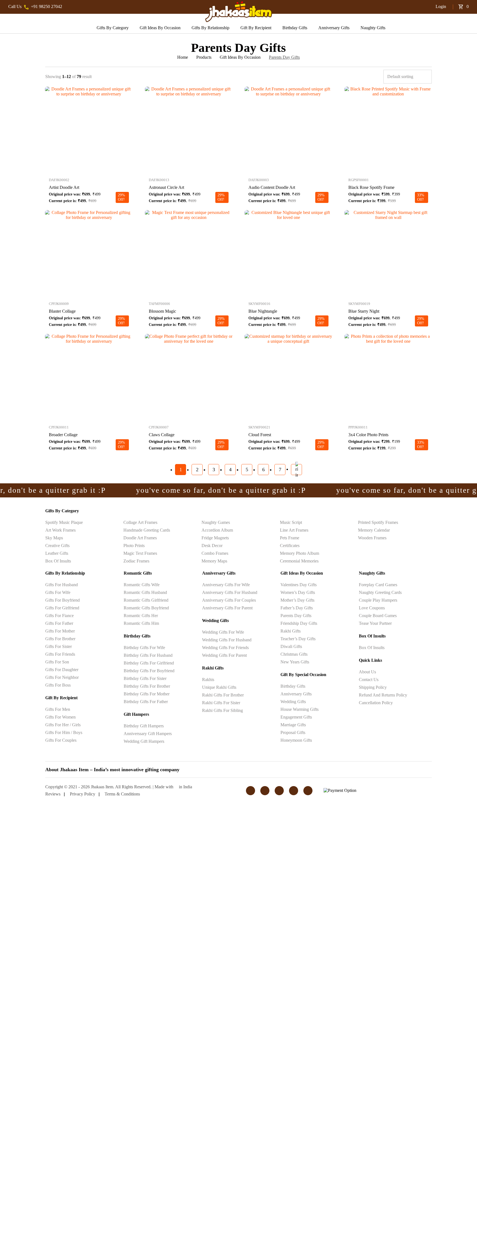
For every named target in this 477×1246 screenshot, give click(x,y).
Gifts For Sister (58, 646)
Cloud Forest (259, 434)
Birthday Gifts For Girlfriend (149, 663)
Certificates (290, 545)
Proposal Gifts (292, 732)
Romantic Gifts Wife (142, 584)
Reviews (52, 794)
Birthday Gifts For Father (146, 701)
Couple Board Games (378, 615)
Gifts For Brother (60, 638)
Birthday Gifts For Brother (147, 686)
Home (182, 57)
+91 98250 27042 (46, 6)
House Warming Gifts (299, 709)
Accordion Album (217, 530)
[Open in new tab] (89, 89)
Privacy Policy (82, 794)
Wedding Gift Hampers (144, 741)
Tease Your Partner (375, 623)
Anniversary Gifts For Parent (227, 607)
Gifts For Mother (60, 631)
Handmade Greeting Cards (146, 530)
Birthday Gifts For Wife (144, 647)
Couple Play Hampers (378, 600)
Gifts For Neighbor (62, 677)
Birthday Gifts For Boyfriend (149, 670)
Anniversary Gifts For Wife (226, 584)
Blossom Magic (162, 311)
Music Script (291, 522)
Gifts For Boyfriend (62, 600)
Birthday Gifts (294, 27)
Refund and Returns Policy (383, 695)
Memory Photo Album (299, 553)
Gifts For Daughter (61, 669)
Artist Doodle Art (64, 187)
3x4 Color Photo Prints (368, 434)
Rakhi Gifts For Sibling (222, 710)
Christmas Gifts (294, 654)
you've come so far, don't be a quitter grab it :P (192, 490)
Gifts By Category (113, 27)
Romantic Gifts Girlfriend (146, 600)
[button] (419, 7)
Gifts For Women (60, 717)
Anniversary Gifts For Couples (229, 600)
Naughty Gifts (373, 27)
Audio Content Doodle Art (271, 187)
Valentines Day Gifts (298, 584)
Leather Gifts (56, 553)
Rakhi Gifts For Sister (221, 702)
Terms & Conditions (122, 794)
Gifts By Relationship (210, 27)
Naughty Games (216, 522)
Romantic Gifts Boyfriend (146, 607)
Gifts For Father (59, 623)
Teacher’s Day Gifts (298, 638)
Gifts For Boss (58, 685)
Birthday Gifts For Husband (148, 655)
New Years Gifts (294, 662)
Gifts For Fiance (59, 615)
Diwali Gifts (291, 646)
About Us (367, 671)
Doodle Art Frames (140, 537)
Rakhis (208, 679)
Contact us (368, 679)
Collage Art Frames (140, 522)
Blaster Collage (62, 311)
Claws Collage (161, 434)
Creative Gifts (57, 545)
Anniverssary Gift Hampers (148, 733)
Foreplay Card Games (378, 584)
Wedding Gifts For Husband (226, 639)
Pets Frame (289, 537)
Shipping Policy (373, 687)
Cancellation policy (376, 702)
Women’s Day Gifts (297, 592)
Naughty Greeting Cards (380, 592)
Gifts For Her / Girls (63, 724)
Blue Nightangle (262, 311)
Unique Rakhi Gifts (219, 687)
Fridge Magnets (215, 537)
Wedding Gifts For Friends (225, 647)
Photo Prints (134, 545)
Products (203, 57)
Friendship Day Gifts (298, 623)
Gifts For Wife (57, 592)
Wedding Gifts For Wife (223, 632)
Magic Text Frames (140, 553)
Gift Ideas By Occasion (160, 27)
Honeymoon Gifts (296, 740)
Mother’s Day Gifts (297, 600)
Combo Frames (215, 553)
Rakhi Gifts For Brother (223, 695)
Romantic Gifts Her (141, 615)
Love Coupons (372, 607)
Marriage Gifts (293, 724)
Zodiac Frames (136, 561)
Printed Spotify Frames (378, 522)
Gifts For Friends (60, 654)
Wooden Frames (372, 537)
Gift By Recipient (255, 27)
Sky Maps (54, 537)
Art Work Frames (60, 530)
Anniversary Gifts (333, 27)
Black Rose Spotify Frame (371, 187)
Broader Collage (63, 434)
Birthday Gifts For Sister (145, 678)
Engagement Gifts (296, 717)
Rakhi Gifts (290, 631)
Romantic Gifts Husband (145, 592)
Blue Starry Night (363, 311)
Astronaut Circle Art (166, 187)
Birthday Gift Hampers (144, 726)
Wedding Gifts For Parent (224, 655)
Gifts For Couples (60, 740)
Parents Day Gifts (295, 615)
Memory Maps (214, 561)
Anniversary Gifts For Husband (229, 592)
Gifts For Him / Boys (63, 732)
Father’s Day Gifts (296, 607)
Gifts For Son (57, 662)
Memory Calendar (374, 530)
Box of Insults (58, 561)
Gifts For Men (57, 709)
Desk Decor (212, 545)
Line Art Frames (294, 530)
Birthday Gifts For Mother (146, 694)
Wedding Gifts (293, 701)
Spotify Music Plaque (64, 522)
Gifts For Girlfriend (62, 607)
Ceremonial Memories (299, 561)
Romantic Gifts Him (141, 623)
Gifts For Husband (61, 584)
